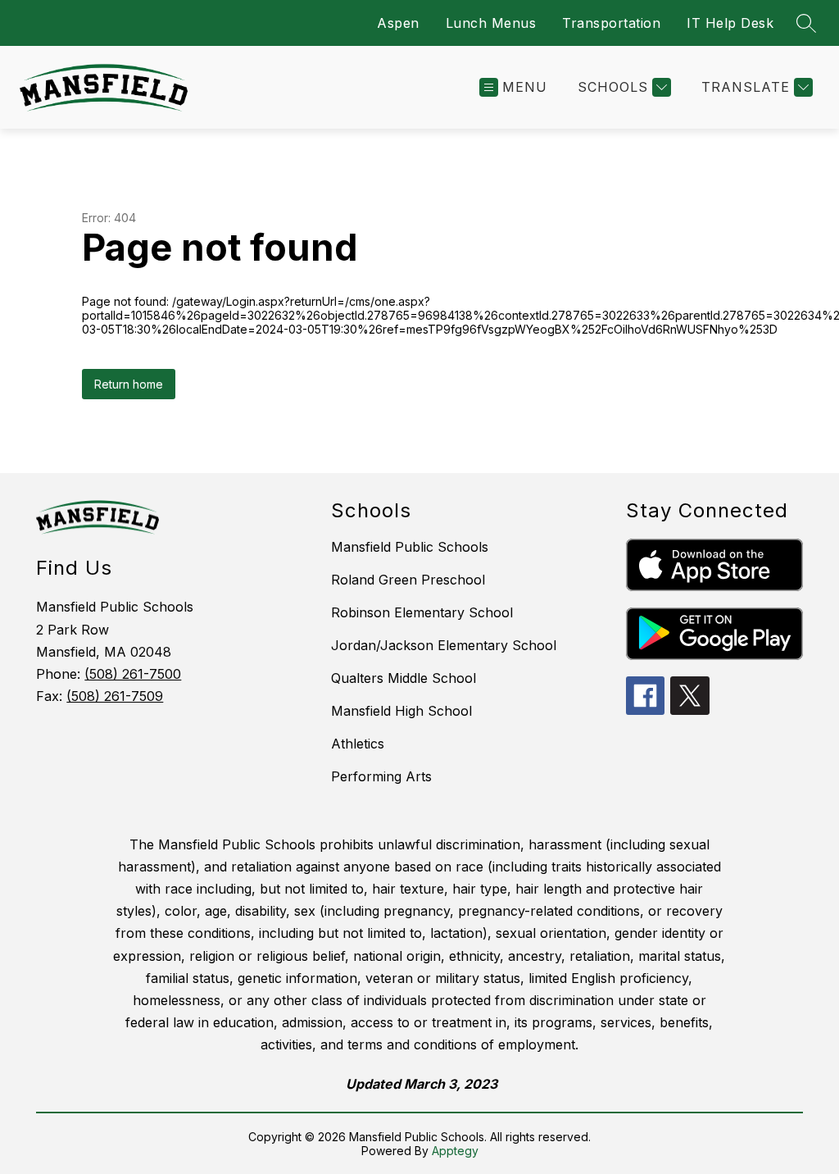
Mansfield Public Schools (409, 547)
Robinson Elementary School (422, 612)
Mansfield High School (401, 711)
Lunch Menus (491, 23)
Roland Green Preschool (408, 579)
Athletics (357, 743)
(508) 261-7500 (132, 674)
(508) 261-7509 (114, 696)
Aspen (398, 23)
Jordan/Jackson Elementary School (443, 645)
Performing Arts (381, 776)
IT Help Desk (730, 23)
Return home (128, 384)
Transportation (611, 23)
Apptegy (455, 1151)
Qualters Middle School (403, 678)
